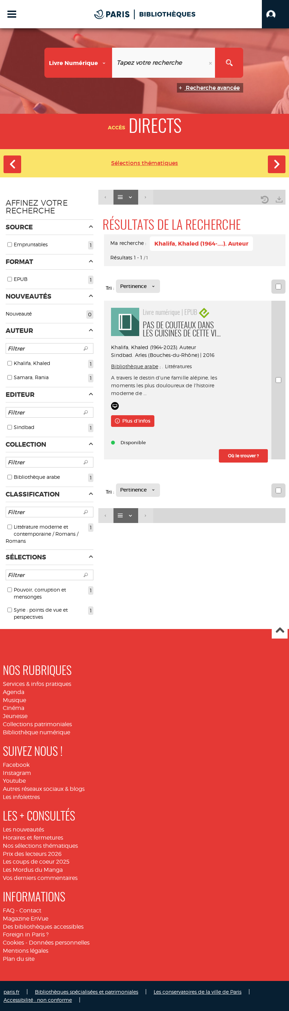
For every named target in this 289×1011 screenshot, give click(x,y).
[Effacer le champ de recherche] (211, 63)
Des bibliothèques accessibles (43, 926)
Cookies (13, 942)
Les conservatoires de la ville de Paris (197, 992)
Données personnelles (59, 942)
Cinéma (13, 708)
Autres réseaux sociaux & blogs (44, 789)
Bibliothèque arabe (134, 366)
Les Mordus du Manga (33, 869)
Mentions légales (25, 950)
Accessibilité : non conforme (38, 1000)
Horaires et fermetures (33, 837)
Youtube (14, 780)
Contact (30, 910)
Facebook (16, 765)
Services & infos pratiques (37, 684)
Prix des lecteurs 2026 (32, 854)
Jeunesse (15, 716)
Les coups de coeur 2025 (36, 861)
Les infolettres (21, 797)
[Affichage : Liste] (125, 197)
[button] (275, 14)
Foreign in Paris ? (26, 934)
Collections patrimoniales (37, 724)
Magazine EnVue (25, 918)
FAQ (8, 910)
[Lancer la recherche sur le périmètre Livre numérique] (229, 63)
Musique (14, 700)
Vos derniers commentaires (40, 878)
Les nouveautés (23, 829)
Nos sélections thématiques (40, 845)
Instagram (17, 773)
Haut (280, 631)
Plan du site (19, 959)
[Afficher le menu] (12, 14)
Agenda (13, 692)
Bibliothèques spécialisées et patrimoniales (86, 992)
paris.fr (11, 992)
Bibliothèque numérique (36, 732)
